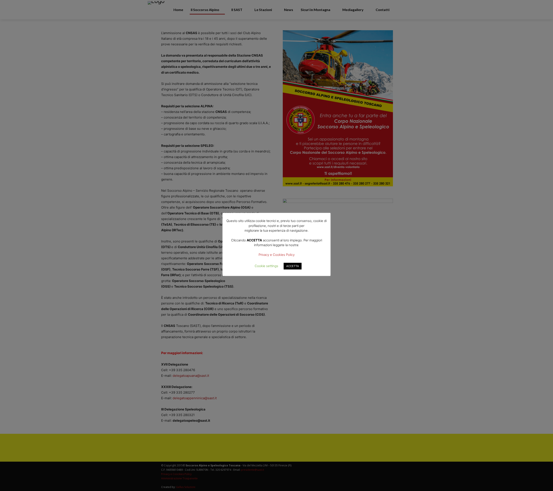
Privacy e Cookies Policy (277, 255)
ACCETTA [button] (292, 266)
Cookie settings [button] (266, 266)
